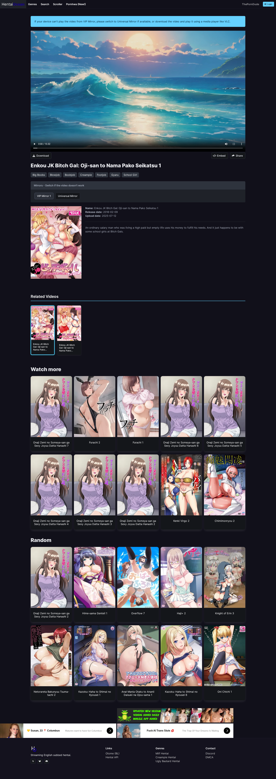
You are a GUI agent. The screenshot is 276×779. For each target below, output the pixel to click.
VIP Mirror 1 (44, 196)
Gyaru (115, 174)
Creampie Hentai (166, 757)
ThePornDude (250, 4)
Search (45, 4)
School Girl (130, 174)
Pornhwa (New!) (76, 4)
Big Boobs (39, 174)
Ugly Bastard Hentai (168, 761)
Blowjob (55, 174)
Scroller (57, 4)
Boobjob (70, 174)
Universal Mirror (67, 196)
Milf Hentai (162, 753)
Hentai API (112, 757)
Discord (210, 753)
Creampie (86, 174)
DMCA (209, 757)
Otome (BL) (112, 753)
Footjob (101, 174)
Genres (32, 4)
